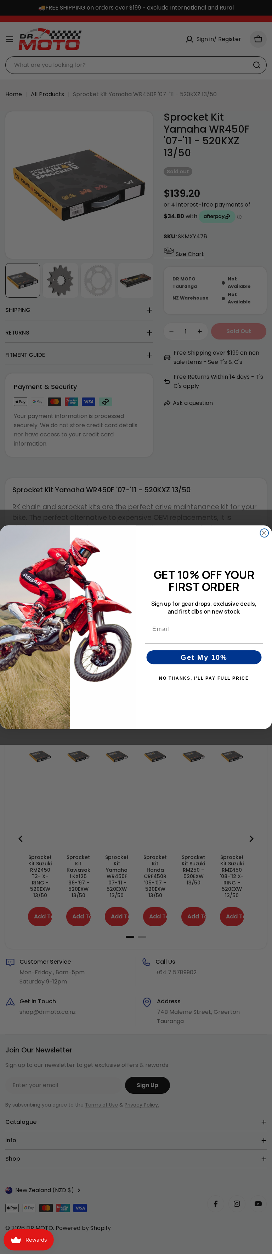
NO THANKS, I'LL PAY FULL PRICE (204, 677)
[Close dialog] (264, 533)
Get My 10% (204, 657)
